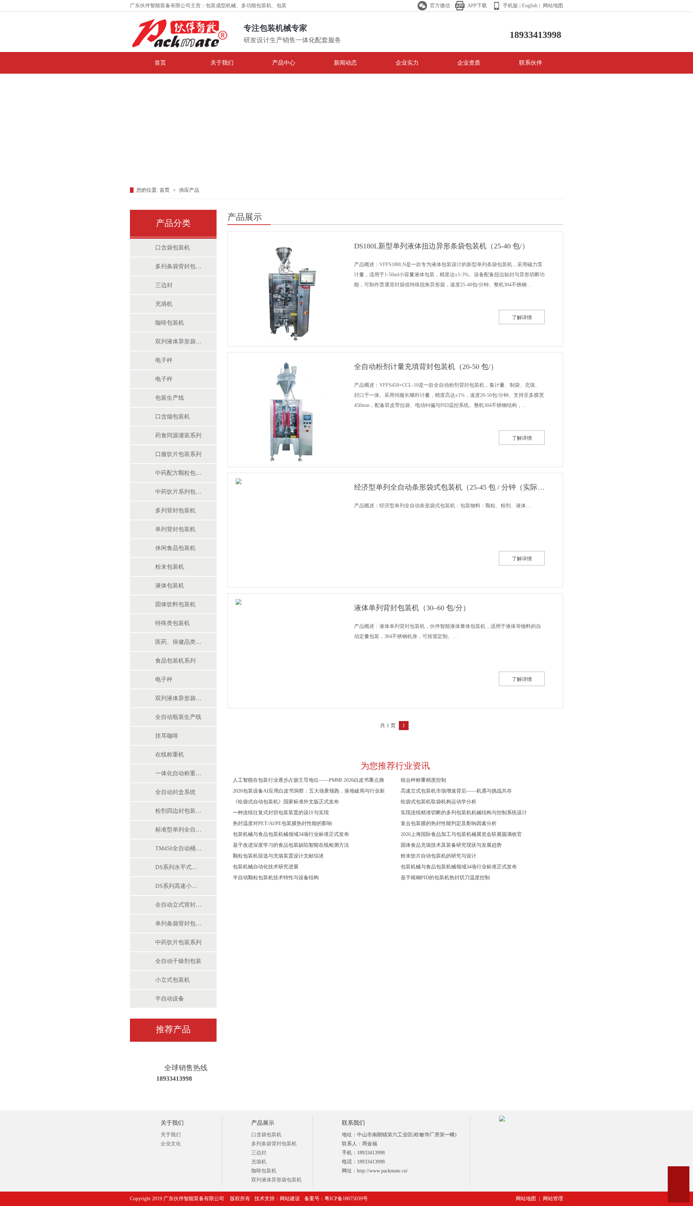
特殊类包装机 (172, 623)
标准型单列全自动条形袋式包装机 (178, 830)
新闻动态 (345, 63)
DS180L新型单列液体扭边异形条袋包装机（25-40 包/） (441, 246)
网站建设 (290, 1198)
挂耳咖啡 (166, 736)
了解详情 (522, 317)
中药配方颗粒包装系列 (178, 473)
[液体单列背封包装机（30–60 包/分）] (285, 653)
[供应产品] (346, 128)
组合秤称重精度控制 (423, 780)
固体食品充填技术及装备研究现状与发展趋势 (451, 845)
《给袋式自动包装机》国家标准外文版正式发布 (286, 801)
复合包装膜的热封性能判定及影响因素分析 (449, 823)
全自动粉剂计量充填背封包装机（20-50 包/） (426, 366)
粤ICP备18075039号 (346, 1198)
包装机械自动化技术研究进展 (265, 866)
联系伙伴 (530, 63)
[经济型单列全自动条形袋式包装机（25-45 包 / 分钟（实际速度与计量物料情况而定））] (285, 532)
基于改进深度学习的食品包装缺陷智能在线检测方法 (291, 845)
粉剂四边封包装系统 (178, 811)
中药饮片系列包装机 (178, 492)
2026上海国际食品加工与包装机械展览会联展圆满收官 (461, 834)
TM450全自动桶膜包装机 (178, 848)
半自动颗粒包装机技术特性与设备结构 (276, 877)
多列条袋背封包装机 (178, 266)
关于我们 (222, 63)
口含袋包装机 (172, 247)
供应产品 (189, 190)
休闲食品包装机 (175, 548)
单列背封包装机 (175, 529)
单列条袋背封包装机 (178, 923)
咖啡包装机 (169, 323)
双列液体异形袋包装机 (178, 341)
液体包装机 (169, 585)
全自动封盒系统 (175, 792)
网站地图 (552, 5)
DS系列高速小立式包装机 (178, 886)
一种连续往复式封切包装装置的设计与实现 (281, 812)
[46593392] (678, 1177)
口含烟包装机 (172, 416)
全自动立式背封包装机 (178, 905)
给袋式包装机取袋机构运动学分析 (438, 801)
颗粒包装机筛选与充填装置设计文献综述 (278, 856)
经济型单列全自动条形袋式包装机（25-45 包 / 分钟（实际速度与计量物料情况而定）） (449, 487)
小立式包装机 (172, 980)
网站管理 (553, 1198)
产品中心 (283, 63)
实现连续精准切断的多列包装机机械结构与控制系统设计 (464, 812)
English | (530, 5)
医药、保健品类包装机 (178, 642)
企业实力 (407, 63)
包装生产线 (169, 398)
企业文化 (171, 1143)
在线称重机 (169, 754)
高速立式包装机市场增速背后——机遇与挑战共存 (456, 791)
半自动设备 (169, 998)
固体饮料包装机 (175, 604)
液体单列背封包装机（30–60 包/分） (412, 608)
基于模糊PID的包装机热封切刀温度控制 (445, 877)
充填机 (164, 304)
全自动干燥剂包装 (178, 961)
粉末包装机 (169, 567)
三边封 (164, 285)
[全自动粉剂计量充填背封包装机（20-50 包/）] (285, 412)
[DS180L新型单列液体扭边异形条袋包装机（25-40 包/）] (285, 291)
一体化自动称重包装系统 (178, 773)
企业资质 (468, 63)
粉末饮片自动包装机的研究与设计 (438, 856)
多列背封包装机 (175, 510)
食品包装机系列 (175, 661)
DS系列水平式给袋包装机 (178, 867)
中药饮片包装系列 (178, 942)
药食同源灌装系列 (178, 435)
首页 (160, 63)
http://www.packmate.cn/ (382, 1171)
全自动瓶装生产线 (178, 717)
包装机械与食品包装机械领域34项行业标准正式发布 (291, 834)
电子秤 (164, 360)
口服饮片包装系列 (178, 454)
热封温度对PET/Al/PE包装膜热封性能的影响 (282, 823)
